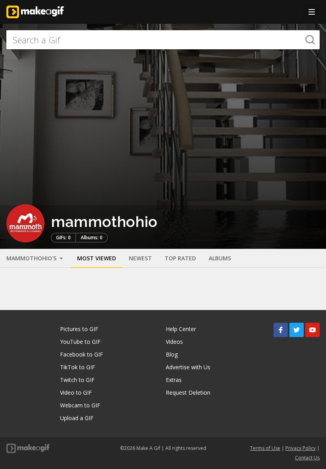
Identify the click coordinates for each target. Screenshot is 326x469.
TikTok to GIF (77, 367)
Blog (172, 354)
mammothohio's (32, 258)
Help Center (181, 329)
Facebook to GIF (81, 354)
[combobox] (163, 39)
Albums (220, 258)
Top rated (180, 258)
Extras (174, 380)
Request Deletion (188, 392)
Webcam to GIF (80, 405)
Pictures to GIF (79, 329)
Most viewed (96, 258)
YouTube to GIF (80, 341)
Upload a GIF (76, 418)
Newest (140, 258)
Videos (174, 341)
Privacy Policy (300, 448)
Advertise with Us (188, 367)
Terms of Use (265, 448)
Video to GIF (76, 392)
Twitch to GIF (77, 380)
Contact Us (307, 457)
